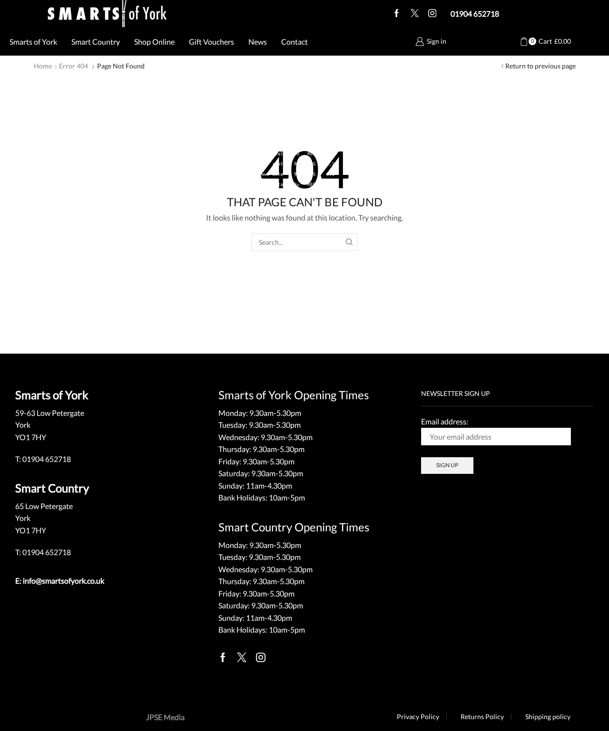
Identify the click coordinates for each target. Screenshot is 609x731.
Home (43, 66)
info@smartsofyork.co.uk (63, 580)
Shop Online (154, 41)
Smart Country (95, 41)
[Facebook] (397, 14)
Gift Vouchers (211, 41)
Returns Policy (482, 716)
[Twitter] (415, 14)
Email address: (444, 421)
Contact (294, 41)
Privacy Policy (418, 716)
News (257, 41)
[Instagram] (432, 14)
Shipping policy (547, 716)
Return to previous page (540, 66)
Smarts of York (33, 41)
